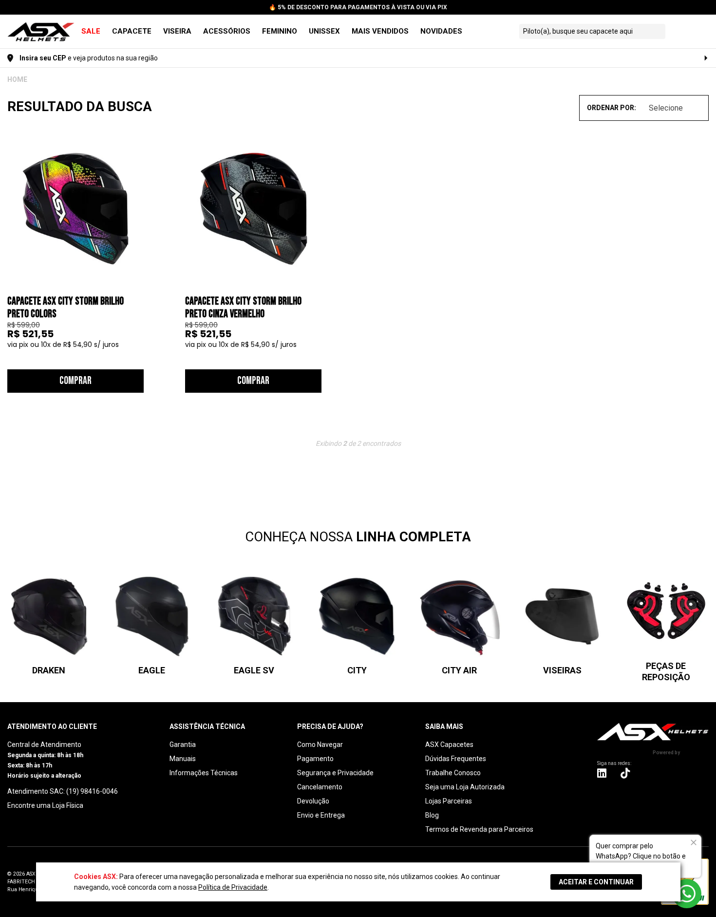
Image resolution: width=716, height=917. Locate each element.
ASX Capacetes (449, 744)
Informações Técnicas (204, 773)
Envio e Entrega (321, 815)
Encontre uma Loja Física (45, 805)
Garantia (183, 744)
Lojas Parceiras (448, 801)
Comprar (75, 380)
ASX (17, 79)
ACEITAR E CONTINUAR (596, 882)
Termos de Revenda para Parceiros (479, 829)
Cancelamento (319, 787)
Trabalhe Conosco (453, 773)
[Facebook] (650, 773)
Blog (432, 815)
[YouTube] (703, 773)
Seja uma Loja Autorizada (465, 787)
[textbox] (583, 31)
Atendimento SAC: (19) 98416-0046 (62, 791)
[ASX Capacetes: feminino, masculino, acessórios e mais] (41, 32)
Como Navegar (320, 744)
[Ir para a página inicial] (653, 732)
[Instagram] (601, 775)
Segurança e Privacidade (335, 773)
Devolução (313, 801)
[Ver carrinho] (701, 31)
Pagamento (315, 759)
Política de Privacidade (232, 887)
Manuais (183, 759)
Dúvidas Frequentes (455, 759)
